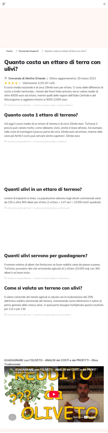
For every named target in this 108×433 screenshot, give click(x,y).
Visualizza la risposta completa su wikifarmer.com (52, 208)
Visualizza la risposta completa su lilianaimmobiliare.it (53, 105)
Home (9, 51)
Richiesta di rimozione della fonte (19, 105)
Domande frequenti (29, 51)
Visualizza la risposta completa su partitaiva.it (50, 142)
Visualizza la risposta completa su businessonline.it (52, 315)
